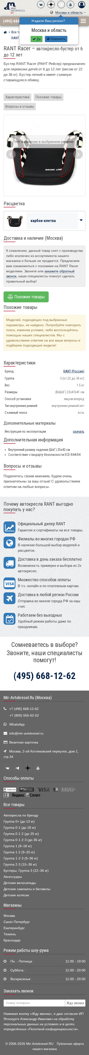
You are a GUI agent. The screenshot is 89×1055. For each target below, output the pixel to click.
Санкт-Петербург (17, 922)
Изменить (58, 39)
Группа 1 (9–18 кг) (18, 846)
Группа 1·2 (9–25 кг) (19, 852)
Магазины (13, 905)
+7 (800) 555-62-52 (24, 715)
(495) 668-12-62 (17, 21)
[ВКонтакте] (41, 4)
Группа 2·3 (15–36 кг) (20, 864)
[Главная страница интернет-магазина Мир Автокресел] (5, 33)
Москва (9, 916)
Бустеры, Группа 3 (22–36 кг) (26, 870)
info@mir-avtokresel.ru (26, 733)
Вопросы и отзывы (19, 106)
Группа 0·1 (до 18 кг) (20, 827)
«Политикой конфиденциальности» (53, 1029)
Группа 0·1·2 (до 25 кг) (21, 834)
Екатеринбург (14, 928)
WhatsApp (17, 724)
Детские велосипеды (20, 883)
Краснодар (12, 940)
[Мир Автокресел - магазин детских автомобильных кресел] (14, 8)
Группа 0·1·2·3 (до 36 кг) (23, 840)
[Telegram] (61, 4)
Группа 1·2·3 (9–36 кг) (21, 858)
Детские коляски (16, 895)
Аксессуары (13, 877)
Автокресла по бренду (21, 815)
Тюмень (10, 934)
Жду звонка (75, 1003)
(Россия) (73, 371)
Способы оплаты (19, 778)
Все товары (14, 804)
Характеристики (17, 97)
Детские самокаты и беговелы (27, 889)
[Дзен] (51, 4)
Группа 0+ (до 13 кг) (19, 821)
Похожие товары (48, 97)
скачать (78, 432)
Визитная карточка (23, 742)
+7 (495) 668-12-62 (24, 709)
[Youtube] (70, 4)
